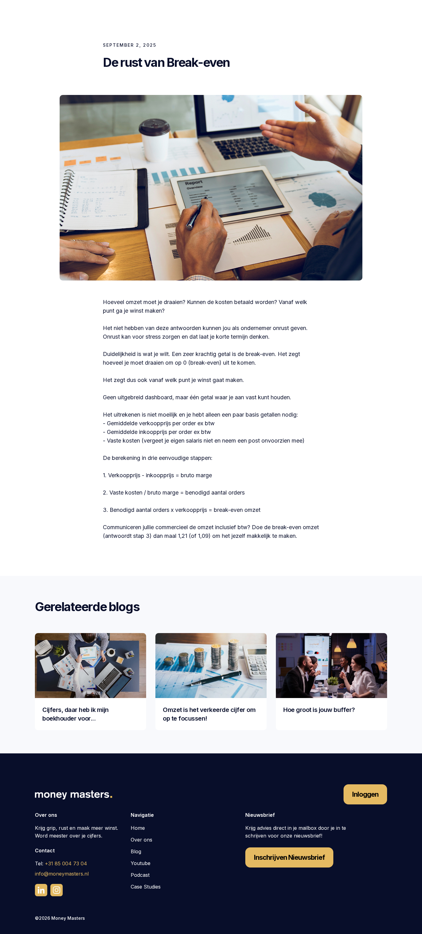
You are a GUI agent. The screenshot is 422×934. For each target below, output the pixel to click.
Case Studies (146, 887)
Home (138, 828)
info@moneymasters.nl (62, 874)
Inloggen (365, 794)
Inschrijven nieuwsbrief (289, 857)
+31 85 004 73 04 (66, 863)
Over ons (141, 840)
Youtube (140, 863)
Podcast (140, 875)
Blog (136, 851)
